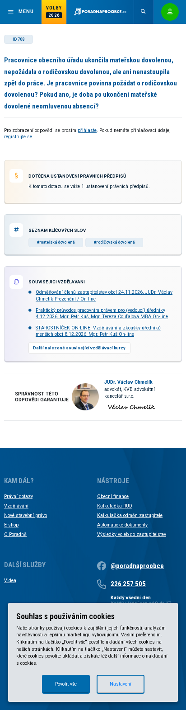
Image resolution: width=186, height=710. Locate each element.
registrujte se (18, 137)
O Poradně (15, 534)
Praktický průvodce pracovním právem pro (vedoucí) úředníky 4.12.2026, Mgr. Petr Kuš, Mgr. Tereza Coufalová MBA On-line (102, 313)
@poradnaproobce (137, 566)
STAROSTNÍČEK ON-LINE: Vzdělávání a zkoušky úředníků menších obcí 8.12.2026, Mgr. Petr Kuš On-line (98, 331)
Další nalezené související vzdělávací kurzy (79, 347)
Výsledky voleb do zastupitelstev (131, 534)
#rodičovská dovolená (114, 242)
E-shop (11, 525)
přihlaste (87, 130)
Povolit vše (66, 684)
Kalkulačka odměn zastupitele (130, 515)
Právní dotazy (18, 496)
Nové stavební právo (25, 515)
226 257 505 (128, 584)
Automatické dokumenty (122, 525)
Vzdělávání (16, 506)
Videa (10, 580)
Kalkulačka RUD (114, 506)
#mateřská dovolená (55, 242)
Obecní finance (113, 496)
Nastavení (120, 684)
